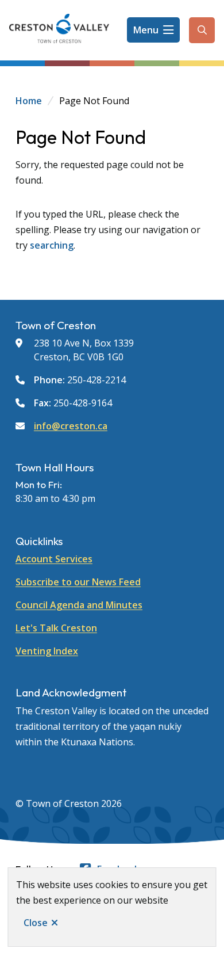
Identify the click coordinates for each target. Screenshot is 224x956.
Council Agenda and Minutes (79, 605)
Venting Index (47, 651)
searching (52, 245)
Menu (146, 30)
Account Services (54, 559)
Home (29, 100)
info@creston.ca (70, 426)
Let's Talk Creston (56, 628)
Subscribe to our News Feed (78, 582)
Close (36, 922)
